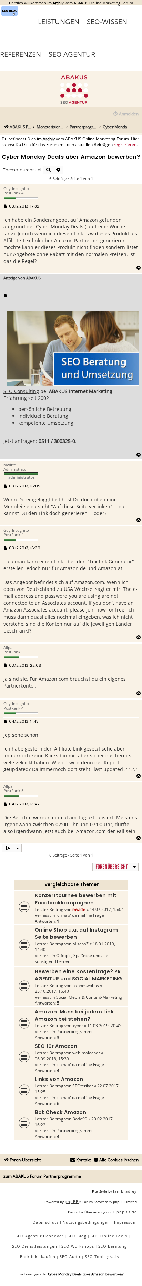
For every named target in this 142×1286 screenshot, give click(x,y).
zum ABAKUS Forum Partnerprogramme (42, 1176)
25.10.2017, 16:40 (52, 991)
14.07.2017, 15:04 (107, 909)
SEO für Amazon (56, 1046)
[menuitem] (126, 114)
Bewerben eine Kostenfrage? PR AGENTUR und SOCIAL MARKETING (78, 975)
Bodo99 (79, 1119)
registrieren (125, 144)
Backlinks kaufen (37, 1256)
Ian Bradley (125, 1191)
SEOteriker (82, 1086)
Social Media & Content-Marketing (89, 997)
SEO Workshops (77, 1246)
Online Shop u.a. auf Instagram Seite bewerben (76, 933)
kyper (77, 1026)
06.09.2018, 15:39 (52, 1059)
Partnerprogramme (75, 1031)
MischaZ (80, 944)
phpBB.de (126, 1211)
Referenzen (20, 54)
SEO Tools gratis (102, 1256)
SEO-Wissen (107, 21)
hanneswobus (85, 985)
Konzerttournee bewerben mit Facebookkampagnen (75, 899)
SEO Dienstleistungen (34, 1246)
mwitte (78, 909)
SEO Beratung (112, 1246)
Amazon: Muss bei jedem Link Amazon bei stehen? (74, 1015)
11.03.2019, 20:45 (104, 1026)
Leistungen (58, 21)
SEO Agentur (72, 54)
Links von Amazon (59, 1079)
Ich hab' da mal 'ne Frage (80, 915)
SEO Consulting (21, 391)
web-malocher (86, 1053)
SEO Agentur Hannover (39, 1236)
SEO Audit (70, 1256)
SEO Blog (77, 1236)
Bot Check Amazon (60, 1112)
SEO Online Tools (109, 1236)
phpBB (72, 1201)
